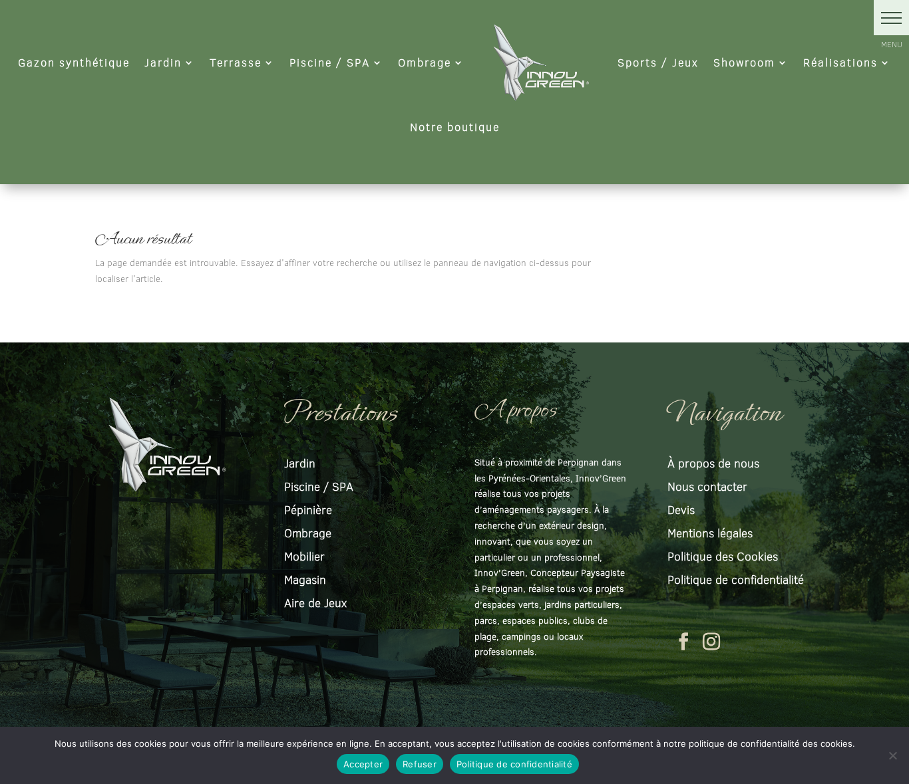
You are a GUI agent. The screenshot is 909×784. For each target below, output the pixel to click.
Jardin (163, 62)
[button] (891, 17)
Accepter (363, 764)
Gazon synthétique (74, 62)
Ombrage (424, 62)
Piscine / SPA (329, 62)
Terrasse (236, 62)
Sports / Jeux (658, 62)
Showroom (744, 62)
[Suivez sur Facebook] (683, 641)
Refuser (420, 764)
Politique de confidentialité (514, 764)
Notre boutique (455, 126)
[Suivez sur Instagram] (711, 641)
